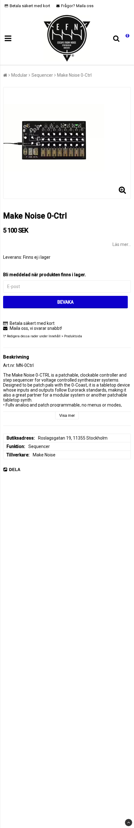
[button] (125, 38)
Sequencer (42, 75)
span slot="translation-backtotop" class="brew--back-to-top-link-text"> (128, 822)
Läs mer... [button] (121, 244)
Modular (19, 75)
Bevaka (65, 302)
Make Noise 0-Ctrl (74, 75)
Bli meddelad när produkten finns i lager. (44, 274)
